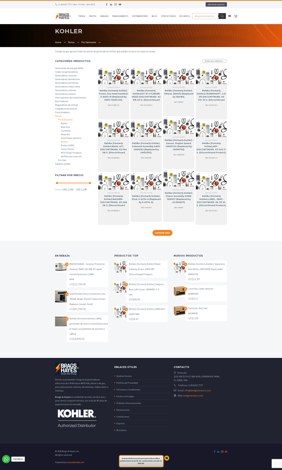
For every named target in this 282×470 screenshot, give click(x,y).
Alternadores (61, 101)
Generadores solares (65, 93)
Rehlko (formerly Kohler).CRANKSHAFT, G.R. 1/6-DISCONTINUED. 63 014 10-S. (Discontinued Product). (211, 96)
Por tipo (62, 160)
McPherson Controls (71, 156)
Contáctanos (122, 416)
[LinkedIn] (111, 4)
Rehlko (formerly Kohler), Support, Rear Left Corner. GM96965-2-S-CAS (146, 289)
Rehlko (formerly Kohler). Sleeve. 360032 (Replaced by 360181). (178, 93)
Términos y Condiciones (128, 389)
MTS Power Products (71, 152)
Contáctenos (168, 16)
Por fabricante (65, 119)
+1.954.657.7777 (195, 385)
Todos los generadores (66, 71)
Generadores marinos (66, 75)
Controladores (62, 112)
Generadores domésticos (67, 79)
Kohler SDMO (67, 145)
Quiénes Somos (124, 376)
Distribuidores (140, 16)
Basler (64, 123)
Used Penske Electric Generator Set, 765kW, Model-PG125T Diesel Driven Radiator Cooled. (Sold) (87, 299)
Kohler (64, 141)
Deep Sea (65, 134)
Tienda (81, 16)
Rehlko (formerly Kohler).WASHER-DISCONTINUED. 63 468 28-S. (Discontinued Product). (113, 202)
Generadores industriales (67, 86)
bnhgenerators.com (193, 395)
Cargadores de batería (66, 108)
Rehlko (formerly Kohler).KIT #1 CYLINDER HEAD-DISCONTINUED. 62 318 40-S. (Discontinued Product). (146, 96)
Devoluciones (123, 409)
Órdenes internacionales (128, 403)
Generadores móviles (65, 90)
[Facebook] (107, 4)
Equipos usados (62, 163)
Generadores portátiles (67, 82)
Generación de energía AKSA (69, 68)
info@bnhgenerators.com (198, 390)
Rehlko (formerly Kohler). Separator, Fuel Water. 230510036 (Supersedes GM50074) (206, 269)
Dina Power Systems (71, 138)
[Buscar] (222, 16)
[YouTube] (120, 4)
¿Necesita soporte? (216, 4)
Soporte (120, 423)
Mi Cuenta (121, 430)
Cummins (65, 130)
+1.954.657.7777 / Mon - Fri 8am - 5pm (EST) (76, 4)
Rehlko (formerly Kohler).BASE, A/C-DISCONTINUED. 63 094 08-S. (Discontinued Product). (113, 149)
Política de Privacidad (127, 382)
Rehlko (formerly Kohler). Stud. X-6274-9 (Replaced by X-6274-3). (146, 199)
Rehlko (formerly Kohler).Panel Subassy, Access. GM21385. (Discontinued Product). (145, 269)
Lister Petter (67, 149)
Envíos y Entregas (125, 396)
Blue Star (65, 126)
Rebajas (104, 16)
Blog (154, 16)
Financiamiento (120, 16)
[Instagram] (115, 4)
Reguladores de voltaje (66, 104)
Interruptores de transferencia (70, 97)
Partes (92, 16)
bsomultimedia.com (75, 462)
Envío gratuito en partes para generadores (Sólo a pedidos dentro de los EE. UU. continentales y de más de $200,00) (141, 460)
